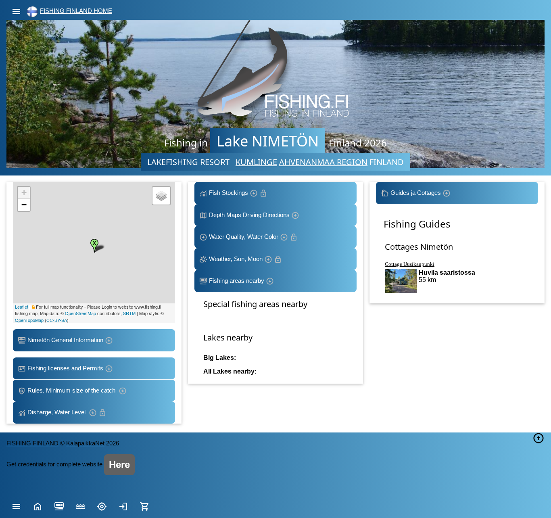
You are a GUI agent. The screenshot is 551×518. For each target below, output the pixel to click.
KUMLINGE (256, 162)
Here (119, 464)
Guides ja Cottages (415, 192)
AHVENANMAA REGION (323, 162)
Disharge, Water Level (57, 412)
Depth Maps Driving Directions (249, 214)
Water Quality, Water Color (243, 236)
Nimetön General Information (65, 339)
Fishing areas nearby (236, 280)
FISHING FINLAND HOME (76, 10)
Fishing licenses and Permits (65, 368)
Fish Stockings (228, 192)
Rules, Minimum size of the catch (72, 390)
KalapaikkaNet (85, 443)
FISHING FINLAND (32, 443)
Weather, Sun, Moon (235, 258)
